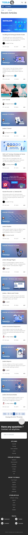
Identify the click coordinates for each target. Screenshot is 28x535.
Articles (10, 10)
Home (2, 10)
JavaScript (14, 491)
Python (14, 489)
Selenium (14, 459)
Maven (14, 505)
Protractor (14, 487)
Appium (14, 500)
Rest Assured (14, 462)
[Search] (22, 2)
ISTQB (14, 469)
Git (14, 473)
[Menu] (25, 2)
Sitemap (14, 453)
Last (23, 414)
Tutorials (14, 444)
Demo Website (14, 448)
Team (14, 451)
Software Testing (14, 497)
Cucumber (14, 466)
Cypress (14, 484)
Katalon (14, 482)
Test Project (14, 480)
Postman (14, 464)
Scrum (14, 471)
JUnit (14, 502)
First (5, 414)
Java (14, 507)
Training (14, 446)
